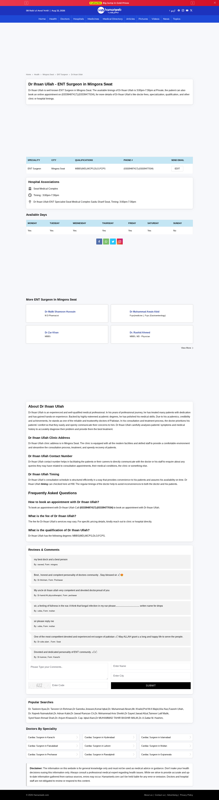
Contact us (160, 795)
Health (53, 18)
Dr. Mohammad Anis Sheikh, (110, 713)
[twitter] (191, 10)
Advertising (172, 795)
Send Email (177, 160)
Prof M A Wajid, (151, 709)
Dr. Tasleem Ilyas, (37, 709)
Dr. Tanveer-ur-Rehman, (60, 709)
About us (148, 795)
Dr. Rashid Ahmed (140, 332)
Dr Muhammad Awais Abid (144, 311)
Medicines (93, 18)
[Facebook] (99, 242)
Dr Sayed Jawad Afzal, (137, 713)
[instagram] (120, 242)
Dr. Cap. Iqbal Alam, (84, 718)
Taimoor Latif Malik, (159, 713)
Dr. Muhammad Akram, (120, 709)
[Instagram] (182, 10)
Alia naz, (164, 709)
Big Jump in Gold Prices (110, 3)
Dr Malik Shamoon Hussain (60, 311)
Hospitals (78, 18)
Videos (155, 18)
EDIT (177, 168)
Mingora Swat (48, 74)
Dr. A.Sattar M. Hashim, (151, 718)
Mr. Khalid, (137, 709)
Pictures (143, 18)
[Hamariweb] (109, 10)
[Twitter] (113, 242)
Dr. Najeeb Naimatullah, (41, 713)
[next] (192, 3)
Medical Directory (113, 18)
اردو (173, 10)
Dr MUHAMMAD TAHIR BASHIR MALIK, (117, 718)
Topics (176, 18)
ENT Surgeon (62, 74)
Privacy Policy (186, 795)
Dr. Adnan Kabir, (62, 713)
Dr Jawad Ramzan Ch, (83, 713)
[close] (215, 3)
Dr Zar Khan (52, 332)
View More (186, 348)
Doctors (65, 18)
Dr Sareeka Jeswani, (84, 709)
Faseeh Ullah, (176, 709)
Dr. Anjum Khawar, (64, 718)
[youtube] (187, 10)
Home (42, 18)
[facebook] (178, 10)
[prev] (26, 3)
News (166, 18)
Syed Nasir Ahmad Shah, (41, 718)
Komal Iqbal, (101, 709)
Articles (130, 18)
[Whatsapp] (106, 242)
